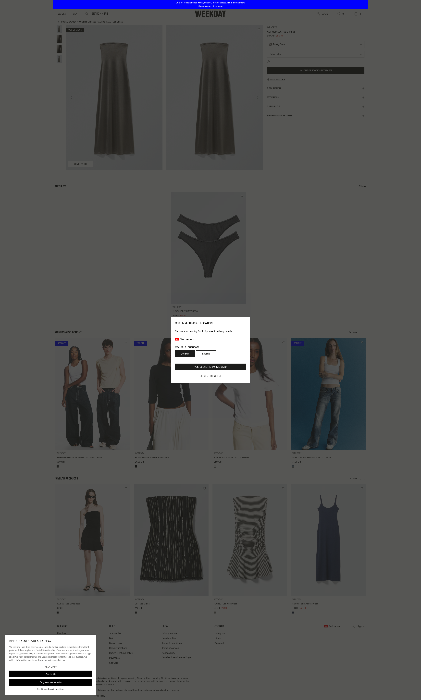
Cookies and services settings (50, 689)
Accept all (51, 674)
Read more (51, 667)
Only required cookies (51, 682)
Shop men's (218, 6)
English (206, 353)
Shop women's (204, 6)
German (185, 353)
